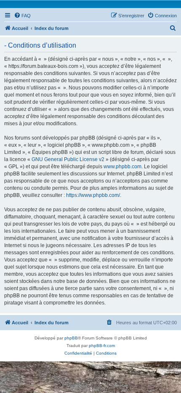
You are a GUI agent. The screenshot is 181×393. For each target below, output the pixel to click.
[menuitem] (22, 16)
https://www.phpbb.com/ (93, 195)
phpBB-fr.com (102, 345)
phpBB (71, 338)
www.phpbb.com (122, 167)
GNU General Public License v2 (68, 159)
